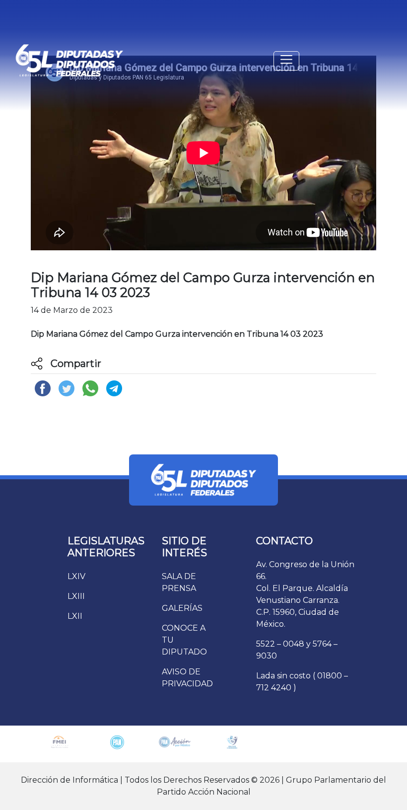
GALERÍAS (182, 608)
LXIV (76, 576)
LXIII (76, 596)
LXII (75, 616)
